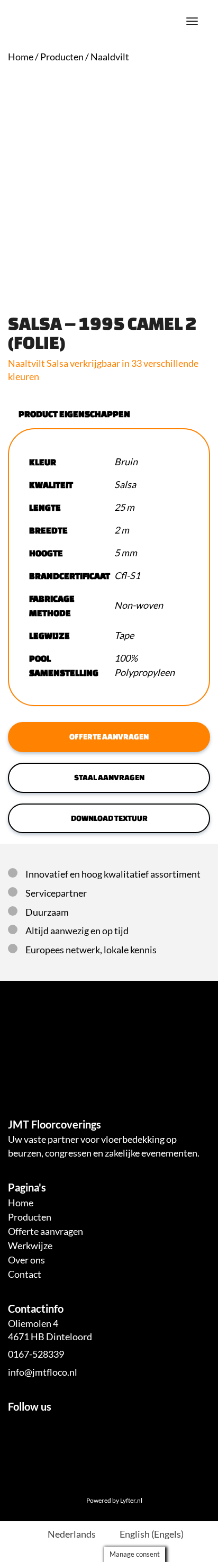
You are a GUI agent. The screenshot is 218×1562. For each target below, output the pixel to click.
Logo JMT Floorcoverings (26, 21)
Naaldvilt (109, 56)
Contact (24, 1274)
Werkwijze (30, 1245)
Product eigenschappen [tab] (74, 414)
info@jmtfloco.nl (42, 1372)
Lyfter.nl (131, 1500)
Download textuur (109, 818)
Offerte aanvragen (109, 736)
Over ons (26, 1260)
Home (20, 56)
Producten (62, 56)
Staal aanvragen (109, 777)
